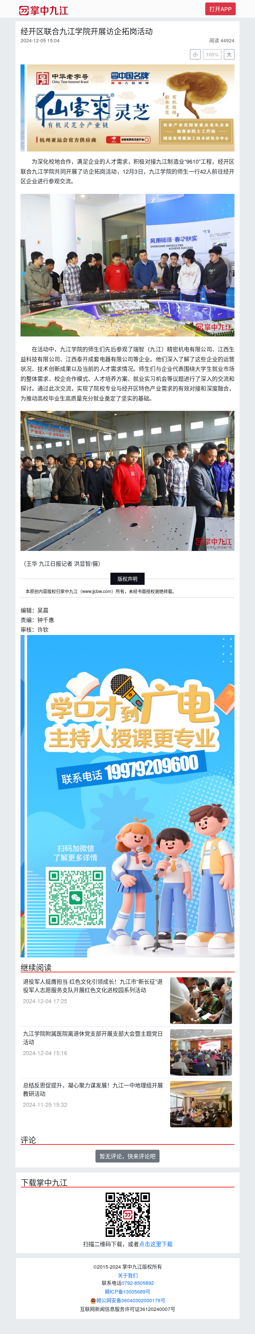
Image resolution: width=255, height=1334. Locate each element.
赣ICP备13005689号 (128, 1292)
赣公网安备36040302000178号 (130, 1300)
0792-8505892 (138, 1283)
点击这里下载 (156, 1244)
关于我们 (128, 1276)
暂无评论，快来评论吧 (127, 1157)
